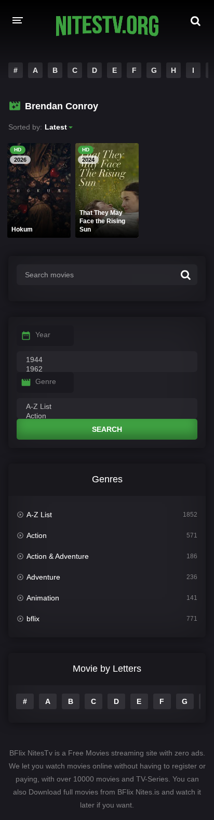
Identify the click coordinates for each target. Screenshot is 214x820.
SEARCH (107, 429)
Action (36, 535)
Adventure (43, 577)
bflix (32, 618)
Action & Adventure (57, 556)
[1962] (107, 369)
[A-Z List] (107, 407)
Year (42, 334)
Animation (42, 598)
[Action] (107, 416)
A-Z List (39, 514)
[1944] (107, 360)
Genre (45, 381)
